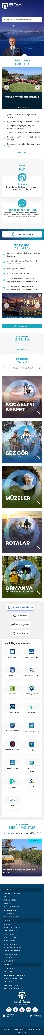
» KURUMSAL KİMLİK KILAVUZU (13, 907)
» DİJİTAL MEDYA (8, 913)
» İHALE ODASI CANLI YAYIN (12, 978)
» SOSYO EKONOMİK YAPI (12, 927)
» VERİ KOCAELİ (8, 958)
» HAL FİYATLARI (8, 982)
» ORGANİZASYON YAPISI (11, 893)
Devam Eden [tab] (22, 833)
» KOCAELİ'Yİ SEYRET (10, 944)
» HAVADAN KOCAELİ (10, 954)
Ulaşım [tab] (16, 368)
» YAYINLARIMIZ (8, 961)
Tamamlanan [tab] (8, 833)
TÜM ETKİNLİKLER (22, 349)
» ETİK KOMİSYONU (9, 910)
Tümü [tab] (38, 833)
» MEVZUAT (7, 903)
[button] (6, 87)
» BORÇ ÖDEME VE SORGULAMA (14, 975)
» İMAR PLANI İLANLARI (10, 985)
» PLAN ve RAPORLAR (10, 900)
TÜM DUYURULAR (21, 326)
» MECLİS (6, 897)
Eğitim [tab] (39, 368)
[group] (22, 88)
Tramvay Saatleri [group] (24, 234)
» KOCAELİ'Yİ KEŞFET (9, 934)
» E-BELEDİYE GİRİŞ (9, 968)
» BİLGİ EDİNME (8, 972)
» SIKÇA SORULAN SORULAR (12, 988)
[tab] (20, 607)
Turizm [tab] (6, 368)
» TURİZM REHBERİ (9, 941)
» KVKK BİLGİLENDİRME (10, 917)
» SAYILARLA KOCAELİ (10, 931)
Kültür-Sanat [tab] (27, 368)
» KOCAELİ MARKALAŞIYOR (12, 948)
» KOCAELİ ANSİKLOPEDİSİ (11, 951)
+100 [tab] (32, 833)
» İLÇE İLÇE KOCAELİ (10, 937)
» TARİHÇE (6, 924)
